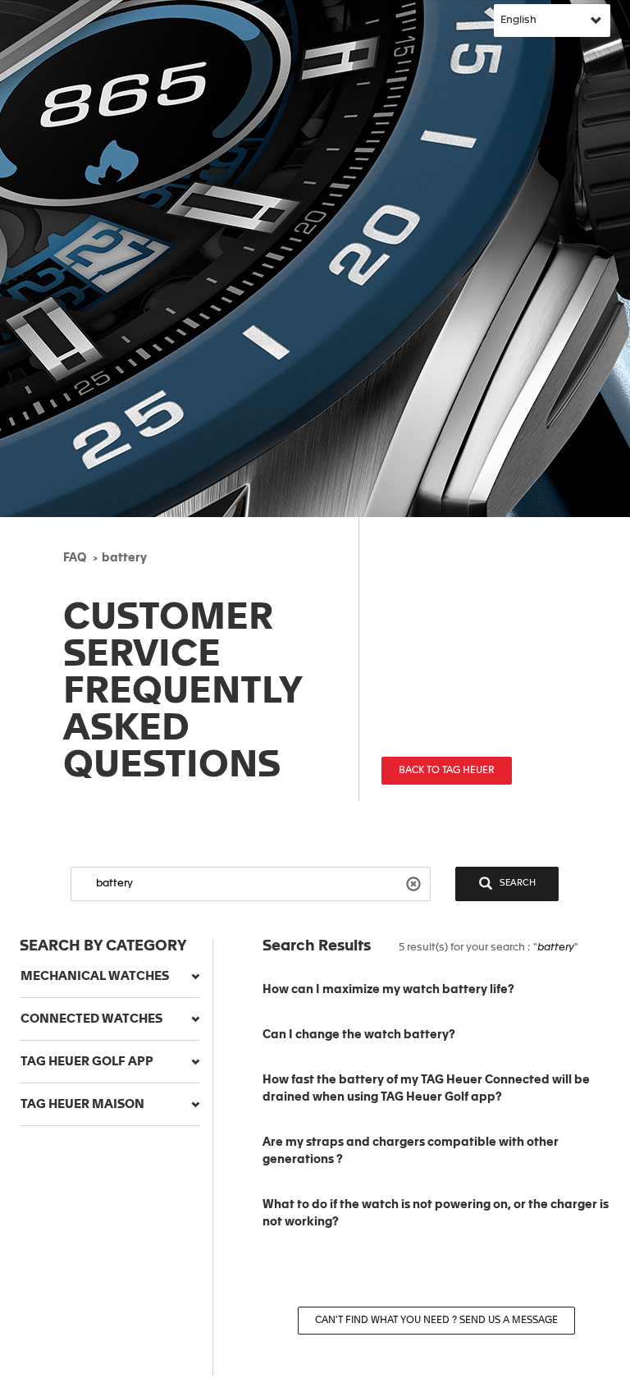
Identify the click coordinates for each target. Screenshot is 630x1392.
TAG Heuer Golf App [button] (87, 1061)
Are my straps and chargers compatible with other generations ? (410, 1151)
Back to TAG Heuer (447, 771)
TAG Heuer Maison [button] (82, 1104)
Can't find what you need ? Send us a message (436, 1321)
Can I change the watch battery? (358, 1035)
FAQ (74, 558)
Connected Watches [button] (91, 1019)
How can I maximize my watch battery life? (388, 990)
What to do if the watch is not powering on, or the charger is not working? (435, 1213)
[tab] (110, 976)
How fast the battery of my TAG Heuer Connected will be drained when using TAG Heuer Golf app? (426, 1088)
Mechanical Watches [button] (95, 976)
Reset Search (415, 882)
